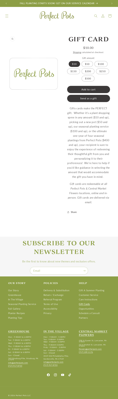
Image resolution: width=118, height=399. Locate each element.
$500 (88, 78)
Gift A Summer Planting (91, 291)
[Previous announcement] (6, 3)
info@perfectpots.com (18, 363)
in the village (56, 331)
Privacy (47, 313)
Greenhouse (14, 295)
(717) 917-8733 (15, 366)
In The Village (15, 299)
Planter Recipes (16, 313)
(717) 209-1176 (86, 352)
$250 (102, 71)
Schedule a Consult (89, 313)
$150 (74, 71)
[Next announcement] (111, 3)
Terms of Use (50, 304)
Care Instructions (88, 299)
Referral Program (52, 299)
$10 (74, 64)
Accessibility (50, 308)
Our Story (13, 291)
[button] (6, 15)
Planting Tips (15, 317)
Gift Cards (84, 304)
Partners (83, 317)
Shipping (77, 52)
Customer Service (88, 295)
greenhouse (19, 331)
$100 (101, 64)
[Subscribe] (84, 270)
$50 (87, 64)
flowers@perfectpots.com (90, 349)
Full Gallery (14, 308)
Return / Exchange (53, 295)
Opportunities (86, 308)
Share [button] (74, 212)
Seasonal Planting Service (22, 304)
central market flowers (93, 333)
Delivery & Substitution (56, 291)
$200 (88, 71)
